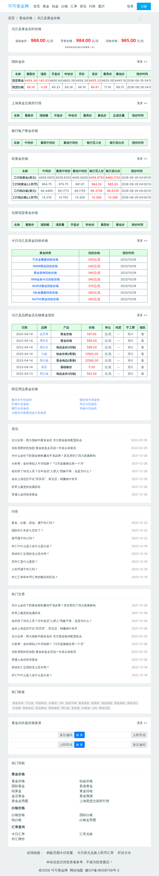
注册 (144, 6)
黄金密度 (83, 703)
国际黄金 (18, 786)
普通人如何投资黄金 (25, 494)
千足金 (29, 703)
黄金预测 (86, 796)
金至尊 (44, 334)
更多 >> (142, 61)
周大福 (44, 360)
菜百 (44, 367)
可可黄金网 (18, 6)
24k (94, 708)
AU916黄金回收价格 (45, 286)
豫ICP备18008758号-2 (102, 870)
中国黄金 (41, 703)
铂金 (55, 6)
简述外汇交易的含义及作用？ (30, 553)
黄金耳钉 (132, 703)
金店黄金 (18, 796)
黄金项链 (119, 703)
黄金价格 (26, 18)
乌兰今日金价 (88, 404)
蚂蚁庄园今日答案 (60, 853)
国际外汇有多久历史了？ (27, 530)
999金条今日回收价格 (45, 279)
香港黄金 (86, 786)
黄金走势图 (20, 801)
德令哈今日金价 (90, 399)
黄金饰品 (28, 708)
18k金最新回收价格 (45, 292)
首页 (36, 6)
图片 (101, 6)
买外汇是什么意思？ (25, 561)
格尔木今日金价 (22, 399)
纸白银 (17, 820)
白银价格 (18, 815)
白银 (64, 6)
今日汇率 (18, 834)
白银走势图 (88, 820)
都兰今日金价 (20, 408)
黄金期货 (53, 708)
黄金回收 (86, 791)
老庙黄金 (41, 708)
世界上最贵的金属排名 (26, 486)
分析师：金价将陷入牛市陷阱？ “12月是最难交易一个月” (48, 463)
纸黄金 (17, 791)
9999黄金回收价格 (45, 266)
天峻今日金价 (88, 408)
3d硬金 (52, 703)
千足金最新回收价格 (45, 259)
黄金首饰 (18, 703)
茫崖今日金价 (20, 404)
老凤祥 (95, 703)
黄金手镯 (71, 703)
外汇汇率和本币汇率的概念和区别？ (35, 577)
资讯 (83, 6)
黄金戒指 (106, 703)
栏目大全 (124, 853)
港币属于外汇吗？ (23, 538)
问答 (92, 6)
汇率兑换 (86, 834)
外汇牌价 (18, 839)
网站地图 (76, 870)
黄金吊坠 (104, 708)
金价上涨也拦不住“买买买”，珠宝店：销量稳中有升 (44, 479)
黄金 (46, 6)
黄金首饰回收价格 (45, 272)
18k (61, 703)
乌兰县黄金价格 (48, 18)
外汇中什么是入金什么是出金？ (32, 546)
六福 (44, 354)
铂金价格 (86, 781)
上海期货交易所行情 (94, 801)
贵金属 (75, 708)
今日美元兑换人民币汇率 (95, 853)
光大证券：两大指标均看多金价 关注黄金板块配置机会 (47, 440)
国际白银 (86, 815)
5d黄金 (86, 708)
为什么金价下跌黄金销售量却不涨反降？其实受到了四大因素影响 (54, 455)
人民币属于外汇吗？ (25, 569)
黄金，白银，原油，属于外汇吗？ (33, 522)
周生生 (44, 340)
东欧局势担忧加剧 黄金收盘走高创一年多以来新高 (44, 448)
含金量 (17, 708)
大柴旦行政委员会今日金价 (29, 412)
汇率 (74, 6)
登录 (130, 6)
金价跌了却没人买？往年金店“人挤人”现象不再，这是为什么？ (52, 471)
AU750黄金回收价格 (45, 299)
